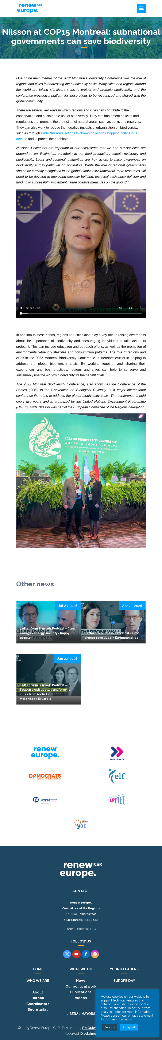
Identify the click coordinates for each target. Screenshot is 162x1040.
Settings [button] (109, 1027)
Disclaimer (88, 1034)
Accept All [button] (129, 1027)
